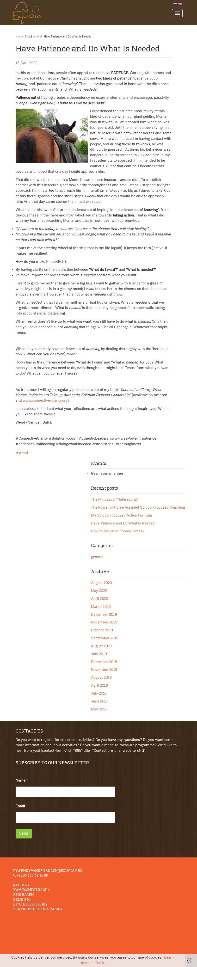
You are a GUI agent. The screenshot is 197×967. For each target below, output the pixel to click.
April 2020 (99, 599)
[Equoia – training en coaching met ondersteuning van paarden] (91, 12)
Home (19, 36)
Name (22, 780)
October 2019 (102, 630)
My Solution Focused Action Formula (121, 515)
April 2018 (99, 686)
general (37, 36)
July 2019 (99, 654)
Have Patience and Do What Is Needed (123, 523)
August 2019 (101, 646)
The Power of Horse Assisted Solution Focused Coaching (138, 508)
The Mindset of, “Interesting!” (115, 500)
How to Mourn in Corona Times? (117, 531)
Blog (28, 36)
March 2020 (101, 607)
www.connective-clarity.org (45, 401)
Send (23, 833)
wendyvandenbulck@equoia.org (49, 870)
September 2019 (104, 638)
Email (22, 806)
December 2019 (104, 615)
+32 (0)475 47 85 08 (32, 875)
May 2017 (99, 709)
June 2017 (99, 701)
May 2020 (99, 591)
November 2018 (104, 670)
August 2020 (101, 583)
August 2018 (101, 678)
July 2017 (99, 694)
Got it (99, 963)
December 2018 (104, 662)
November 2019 (104, 622)
